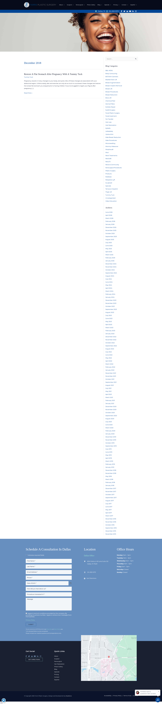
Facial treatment (111, 116)
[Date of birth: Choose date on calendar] (71, 583)
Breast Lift (108, 89)
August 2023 (109, 312)
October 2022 (110, 343)
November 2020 (110, 409)
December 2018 (110, 470)
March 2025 (109, 255)
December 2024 (110, 264)
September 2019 (111, 446)
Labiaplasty (109, 131)
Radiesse (108, 177)
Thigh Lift (108, 192)
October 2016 (109, 525)
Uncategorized (110, 198)
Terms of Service (57, 629)
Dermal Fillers (110, 104)
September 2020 (111, 415)
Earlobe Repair (110, 107)
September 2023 (111, 309)
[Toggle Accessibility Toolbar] (4, 700)
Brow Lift (108, 98)
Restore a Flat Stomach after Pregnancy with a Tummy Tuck (53, 74)
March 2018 (109, 479)
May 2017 (108, 510)
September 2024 (111, 273)
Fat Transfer (109, 119)
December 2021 (110, 373)
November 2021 (110, 376)
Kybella (107, 128)
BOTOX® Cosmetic (111, 76)
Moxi (107, 152)
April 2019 (108, 458)
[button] (64, 5)
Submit (31, 624)
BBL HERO (109, 70)
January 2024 (109, 297)
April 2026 (108, 215)
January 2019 (109, 467)
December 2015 (110, 531)
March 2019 (109, 461)
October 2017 (109, 494)
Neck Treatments (111, 155)
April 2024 (108, 288)
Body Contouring (111, 73)
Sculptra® (108, 183)
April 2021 (108, 394)
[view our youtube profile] (130, 11)
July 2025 (108, 242)
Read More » (28, 93)
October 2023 (110, 306)
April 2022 (108, 361)
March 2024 (109, 291)
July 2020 (108, 422)
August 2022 (109, 349)
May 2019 (108, 455)
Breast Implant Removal (113, 86)
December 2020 (110, 406)
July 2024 (108, 279)
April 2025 (108, 251)
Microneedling (110, 143)
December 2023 (110, 300)
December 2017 (110, 488)
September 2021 (111, 382)
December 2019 (110, 437)
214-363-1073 (91, 572)
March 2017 (109, 516)
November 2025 (110, 230)
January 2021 (109, 403)
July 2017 (108, 503)
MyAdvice (69, 696)
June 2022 (108, 355)
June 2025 (108, 245)
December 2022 (110, 336)
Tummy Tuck (28, 77)
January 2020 (109, 434)
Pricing (56, 674)
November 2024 (110, 267)
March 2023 (109, 327)
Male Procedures (111, 140)
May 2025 (108, 248)
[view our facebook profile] (121, 11)
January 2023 (109, 333)
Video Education (111, 201)
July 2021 (108, 388)
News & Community (112, 164)
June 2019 (108, 452)
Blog (55, 669)
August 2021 (109, 385)
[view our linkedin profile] (133, 11)
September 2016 (111, 528)
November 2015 (110, 534)
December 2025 (110, 227)
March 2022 (109, 364)
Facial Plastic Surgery (112, 113)
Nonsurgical (58, 661)
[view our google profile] (127, 11)
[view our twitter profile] (124, 11)
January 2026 (109, 224)
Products (108, 174)
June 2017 (108, 507)
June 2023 (108, 318)
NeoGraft (108, 158)
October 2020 (110, 412)
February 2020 (110, 431)
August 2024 (109, 276)
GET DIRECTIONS (34, 659)
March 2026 (109, 218)
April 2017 (108, 513)
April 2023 (108, 324)
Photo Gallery (58, 666)
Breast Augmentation (112, 82)
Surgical (56, 659)
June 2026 (108, 212)
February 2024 (110, 294)
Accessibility (107, 695)
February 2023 (110, 330)
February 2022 (110, 367)
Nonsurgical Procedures (113, 167)
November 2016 (110, 522)
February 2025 (110, 258)
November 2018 (110, 473)
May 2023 (108, 321)
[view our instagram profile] (136, 11)
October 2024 (110, 270)
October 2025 (110, 233)
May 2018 (108, 476)
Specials (108, 186)
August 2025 (109, 239)
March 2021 (109, 397)
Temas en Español (111, 189)
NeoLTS (108, 161)
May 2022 (108, 358)
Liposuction (109, 134)
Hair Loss (108, 122)
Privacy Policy (30, 620)
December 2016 (110, 519)
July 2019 (108, 449)
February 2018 (110, 482)
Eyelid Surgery (110, 110)
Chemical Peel (110, 101)
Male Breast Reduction (113, 137)
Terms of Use (127, 695)
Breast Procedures (111, 92)
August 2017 (109, 500)
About (56, 656)
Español (56, 679)
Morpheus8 (109, 149)
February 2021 (110, 400)
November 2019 (110, 440)
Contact (56, 677)
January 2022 (109, 370)
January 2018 (109, 485)
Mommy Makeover (111, 146)
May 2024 (108, 285)
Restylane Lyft (110, 180)
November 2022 (110, 340)
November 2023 (110, 303)
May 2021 (108, 391)
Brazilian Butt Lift (111, 79)
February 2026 (110, 221)
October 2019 (109, 443)
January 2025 (109, 261)
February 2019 (110, 464)
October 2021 (109, 379)
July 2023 (108, 315)
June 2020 (109, 425)
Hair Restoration (110, 125)
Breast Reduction (111, 95)
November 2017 (110, 491)
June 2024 (109, 282)
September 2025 (111, 236)
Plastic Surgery (110, 171)
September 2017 (111, 497)
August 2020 (109, 418)
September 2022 (111, 346)
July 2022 (108, 352)
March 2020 (109, 428)
